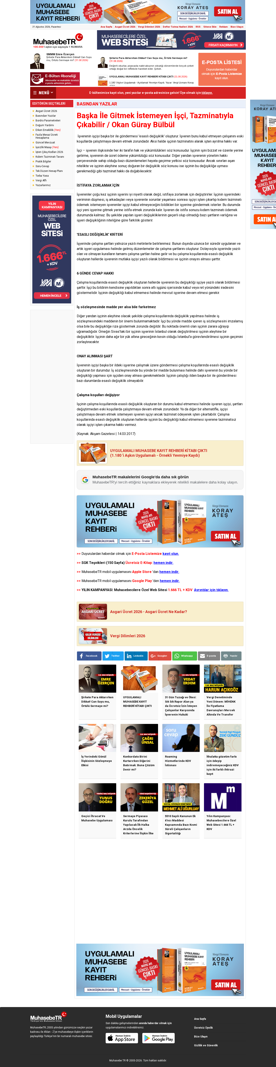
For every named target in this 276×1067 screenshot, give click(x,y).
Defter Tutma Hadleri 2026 (178, 26)
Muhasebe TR (117, 1060)
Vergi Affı (41, 180)
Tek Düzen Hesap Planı (49, 171)
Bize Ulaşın (237, 26)
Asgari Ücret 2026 (125, 26)
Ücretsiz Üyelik (203, 1027)
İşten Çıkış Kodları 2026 (49, 152)
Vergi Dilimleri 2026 (149, 26)
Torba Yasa (42, 175)
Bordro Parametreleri (48, 120)
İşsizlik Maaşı (47, 147)
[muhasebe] (58, 48)
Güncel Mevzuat (45, 142)
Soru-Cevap (42, 166)
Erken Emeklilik (48, 130)
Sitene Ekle (209, 26)
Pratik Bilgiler (43, 161)
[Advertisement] (51, 376)
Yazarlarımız (43, 185)
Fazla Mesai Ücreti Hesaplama (47, 136)
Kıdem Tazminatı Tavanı (50, 156)
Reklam (223, 26)
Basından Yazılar (46, 115)
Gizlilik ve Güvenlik (206, 1045)
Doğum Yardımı (45, 125)
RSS (198, 26)
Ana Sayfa (106, 26)
